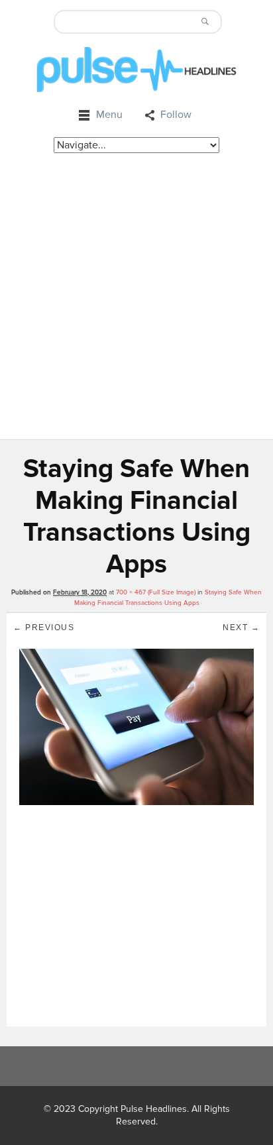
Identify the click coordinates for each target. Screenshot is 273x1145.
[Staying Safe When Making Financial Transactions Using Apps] (136, 726)
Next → (241, 627)
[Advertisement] (136, 296)
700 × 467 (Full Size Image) (155, 592)
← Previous (43, 627)
